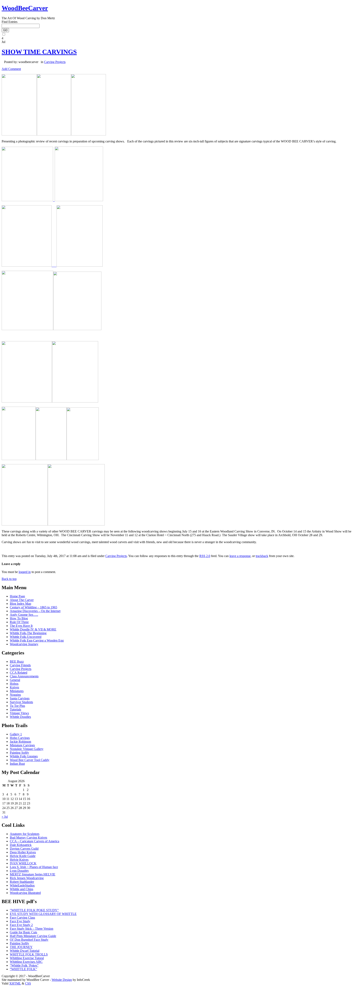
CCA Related (18, 672)
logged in (25, 572)
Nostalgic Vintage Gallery (26, 749)
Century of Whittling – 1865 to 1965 (33, 607)
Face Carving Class (22, 917)
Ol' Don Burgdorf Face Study (29, 939)
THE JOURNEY (21, 947)
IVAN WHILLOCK (23, 863)
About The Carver (22, 600)
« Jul (5, 816)
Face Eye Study (20, 921)
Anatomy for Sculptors (24, 834)
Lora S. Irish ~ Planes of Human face (34, 867)
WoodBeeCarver (25, 8)
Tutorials (15, 709)
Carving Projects (55, 62)
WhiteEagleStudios (22, 885)
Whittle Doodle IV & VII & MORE (33, 629)
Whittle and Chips (21, 889)
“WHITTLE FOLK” (23, 969)
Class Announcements (24, 676)
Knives (14, 687)
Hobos (14, 683)
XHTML (15, 983)
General (15, 680)
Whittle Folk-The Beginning (28, 633)
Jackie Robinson (20, 741)
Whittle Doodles (20, 717)
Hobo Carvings (20, 738)
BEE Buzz (17, 661)
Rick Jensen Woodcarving (27, 878)
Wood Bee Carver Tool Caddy (29, 760)
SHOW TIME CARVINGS (39, 51)
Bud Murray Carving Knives (28, 837)
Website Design (62, 979)
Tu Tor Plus (17, 705)
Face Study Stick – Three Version (31, 928)
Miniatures (17, 691)
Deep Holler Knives (23, 852)
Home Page (17, 596)
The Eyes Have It (21, 625)
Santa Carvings (20, 698)
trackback (262, 556)
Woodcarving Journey (24, 644)
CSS (28, 983)
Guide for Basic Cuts (23, 932)
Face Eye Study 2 (21, 925)
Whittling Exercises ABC (26, 961)
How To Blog (19, 618)
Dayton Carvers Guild (24, 848)
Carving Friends (20, 665)
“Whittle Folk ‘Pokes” (24, 965)
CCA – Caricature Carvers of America (34, 841)
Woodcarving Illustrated (25, 893)
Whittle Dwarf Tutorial (24, 950)
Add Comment (11, 69)
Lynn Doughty (19, 870)
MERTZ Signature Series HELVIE (32, 874)
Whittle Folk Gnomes (24, 756)
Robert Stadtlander (22, 881)
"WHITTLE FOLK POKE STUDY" (34, 910)
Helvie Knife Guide (22, 856)
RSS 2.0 (204, 556)
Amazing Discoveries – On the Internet (35, 611)
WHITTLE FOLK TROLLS (29, 954)
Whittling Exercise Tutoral (27, 958)
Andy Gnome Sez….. (24, 614)
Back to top (9, 579)
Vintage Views (19, 713)
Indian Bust (17, 763)
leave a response (240, 556)
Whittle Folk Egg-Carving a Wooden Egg (37, 640)
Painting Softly (19, 752)
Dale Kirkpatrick (21, 845)
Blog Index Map (20, 603)
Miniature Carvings (22, 745)
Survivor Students (21, 702)
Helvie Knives (19, 859)
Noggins (15, 694)
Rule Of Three (19, 622)
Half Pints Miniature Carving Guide (33, 936)
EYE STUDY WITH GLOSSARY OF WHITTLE (43, 914)
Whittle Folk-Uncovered (25, 636)
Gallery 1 (16, 734)
